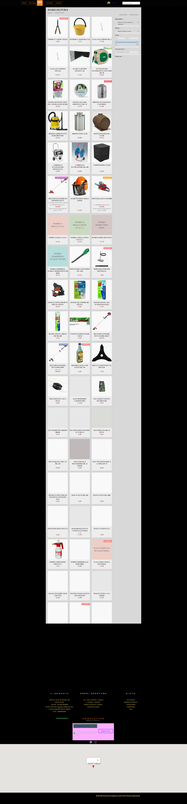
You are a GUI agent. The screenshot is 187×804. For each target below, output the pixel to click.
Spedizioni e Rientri (130, 702)
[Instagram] (95, 742)
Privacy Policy (130, 704)
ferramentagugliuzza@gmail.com (61, 707)
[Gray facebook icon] (91, 742)
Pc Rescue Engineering (132, 796)
